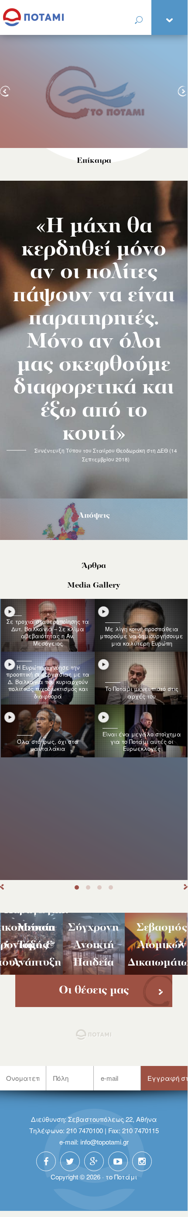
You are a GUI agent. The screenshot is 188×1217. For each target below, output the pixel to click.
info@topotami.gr (104, 1141)
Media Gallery (93, 585)
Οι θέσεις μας (94, 991)
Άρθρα (94, 566)
